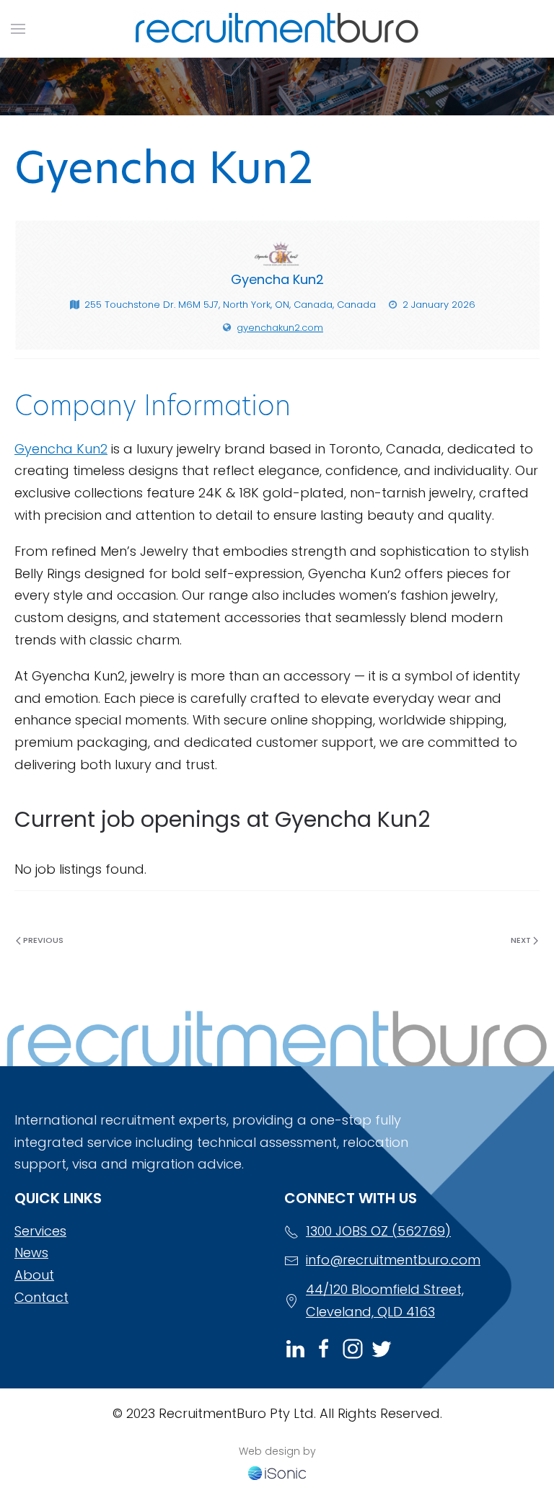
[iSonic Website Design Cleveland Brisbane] (277, 1472)
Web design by (277, 1451)
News (31, 1253)
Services (40, 1231)
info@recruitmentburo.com (393, 1260)
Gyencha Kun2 (60, 449)
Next (522, 940)
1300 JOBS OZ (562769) (378, 1231)
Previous (42, 940)
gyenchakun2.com (280, 327)
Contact (41, 1297)
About (34, 1275)
